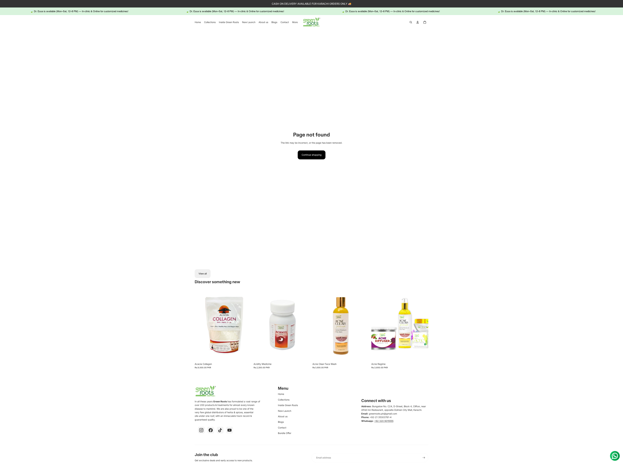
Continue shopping (312, 154)
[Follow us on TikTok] (220, 430)
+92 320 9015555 (383, 421)
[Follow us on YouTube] (229, 430)
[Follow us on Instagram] (201, 430)
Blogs (281, 422)
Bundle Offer (284, 433)
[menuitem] (198, 22)
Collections (283, 399)
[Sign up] (424, 458)
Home (281, 394)
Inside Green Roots (288, 405)
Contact (282, 427)
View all (203, 273)
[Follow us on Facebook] (210, 430)
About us (282, 416)
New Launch (284, 410)
